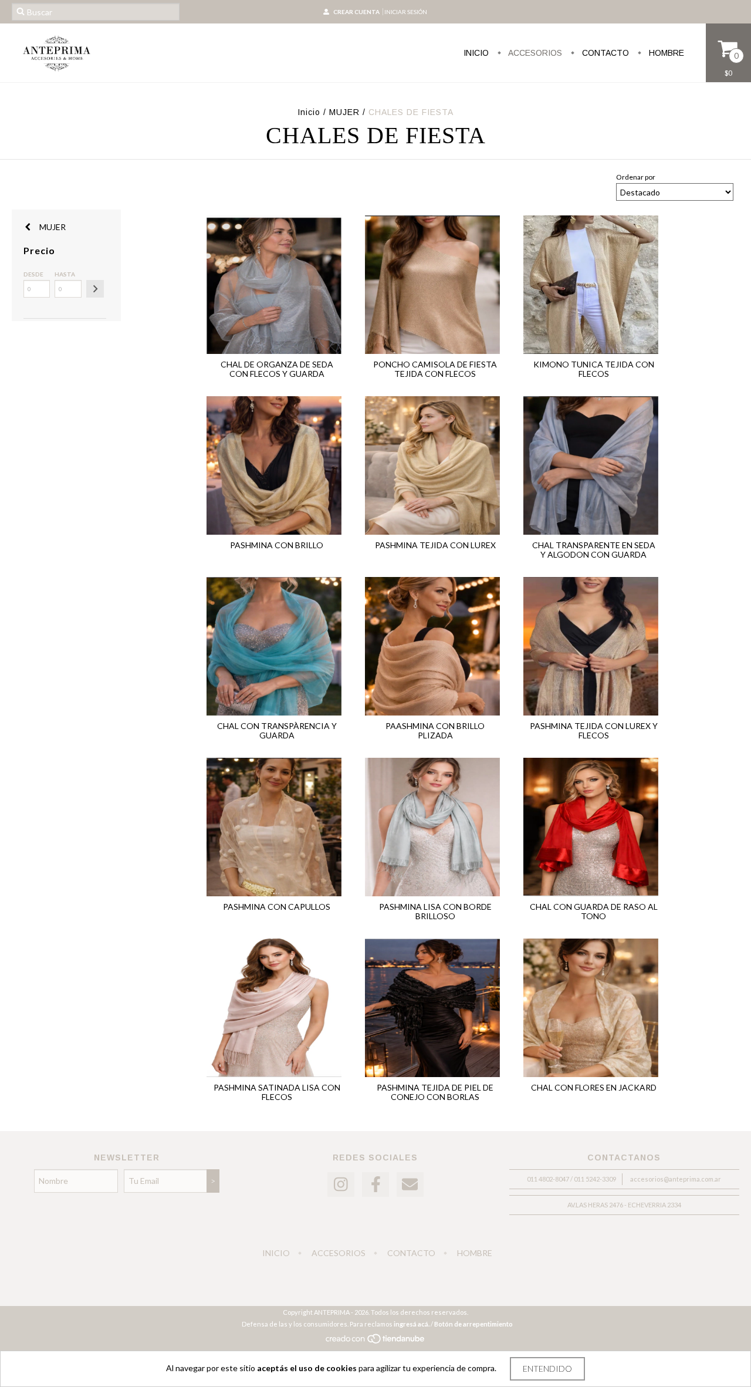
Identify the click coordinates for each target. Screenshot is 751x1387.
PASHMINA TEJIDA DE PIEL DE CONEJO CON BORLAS (435, 1092)
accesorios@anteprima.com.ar (675, 1179)
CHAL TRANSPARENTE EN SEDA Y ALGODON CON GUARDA (593, 549)
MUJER (344, 112)
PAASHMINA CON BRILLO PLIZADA (435, 730)
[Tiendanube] (375, 1341)
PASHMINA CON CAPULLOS (276, 907)
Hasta (65, 274)
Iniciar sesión (405, 11)
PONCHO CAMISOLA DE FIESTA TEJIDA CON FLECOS (435, 369)
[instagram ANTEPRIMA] (340, 1184)
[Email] (410, 1184)
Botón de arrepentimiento (473, 1324)
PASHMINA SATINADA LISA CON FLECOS (277, 1092)
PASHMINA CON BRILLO (276, 545)
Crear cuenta (356, 11)
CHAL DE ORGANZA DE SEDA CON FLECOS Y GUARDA (277, 369)
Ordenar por (635, 177)
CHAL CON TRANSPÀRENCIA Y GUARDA (277, 730)
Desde (33, 274)
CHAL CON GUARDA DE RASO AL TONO (594, 911)
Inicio (476, 53)
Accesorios (534, 53)
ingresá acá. (411, 1324)
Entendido (547, 1368)
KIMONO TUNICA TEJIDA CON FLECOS (593, 369)
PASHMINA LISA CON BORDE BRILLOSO (435, 911)
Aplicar (95, 289)
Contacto (604, 53)
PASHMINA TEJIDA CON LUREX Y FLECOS (594, 730)
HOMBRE (665, 53)
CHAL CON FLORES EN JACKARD (594, 1087)
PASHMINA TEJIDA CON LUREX (435, 545)
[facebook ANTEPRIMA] (375, 1184)
